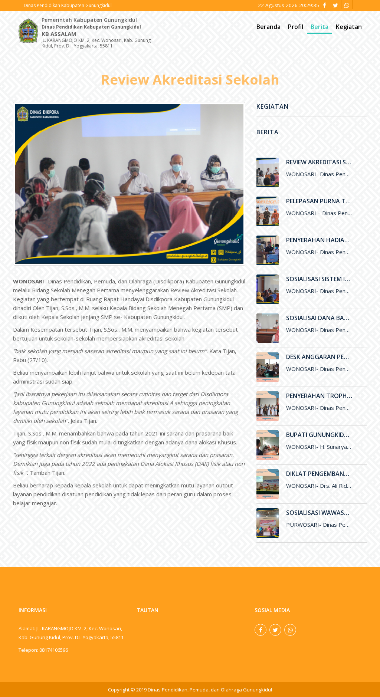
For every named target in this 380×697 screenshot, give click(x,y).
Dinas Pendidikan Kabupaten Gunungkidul (68, 5)
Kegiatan (349, 27)
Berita (319, 27)
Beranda (268, 27)
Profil (295, 27)
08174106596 (53, 650)
